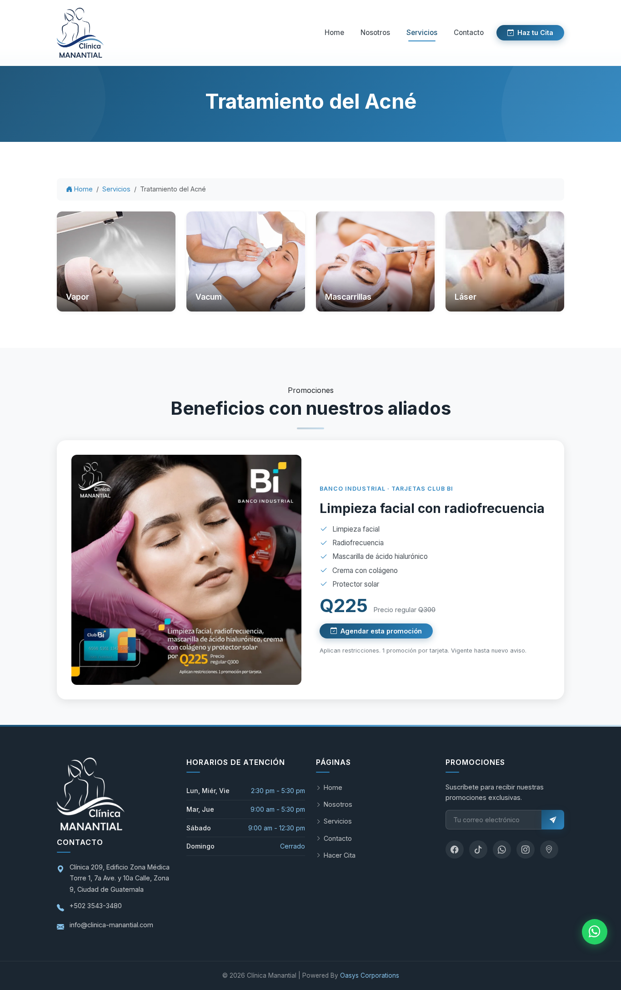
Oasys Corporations (369, 975)
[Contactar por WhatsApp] (594, 932)
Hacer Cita (340, 855)
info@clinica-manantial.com (111, 925)
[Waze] (549, 849)
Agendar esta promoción (381, 631)
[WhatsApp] (502, 849)
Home (334, 32)
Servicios (421, 32)
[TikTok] (478, 849)
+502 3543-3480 (96, 906)
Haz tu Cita (535, 32)
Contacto (469, 32)
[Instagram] (525, 849)
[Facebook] (455, 849)
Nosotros (375, 32)
